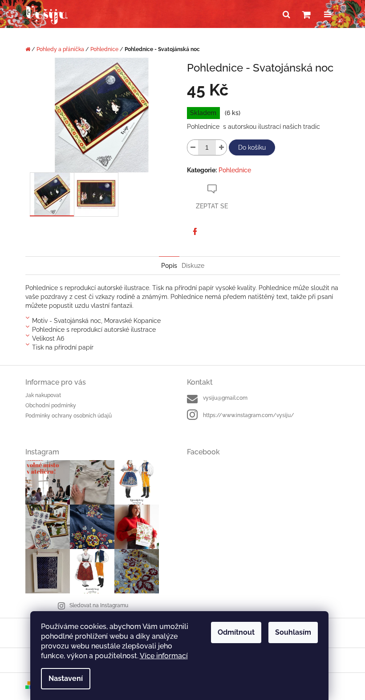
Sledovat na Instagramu (98, 605)
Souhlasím (293, 632)
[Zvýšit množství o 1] (221, 147)
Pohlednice (235, 170)
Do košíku (252, 147)
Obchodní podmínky (50, 405)
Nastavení (66, 678)
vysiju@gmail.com (225, 398)
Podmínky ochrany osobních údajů (68, 416)
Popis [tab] (169, 265)
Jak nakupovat (43, 395)
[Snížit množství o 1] (192, 147)
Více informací (164, 656)
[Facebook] (195, 231)
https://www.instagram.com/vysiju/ (248, 415)
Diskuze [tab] (193, 265)
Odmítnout (236, 632)
